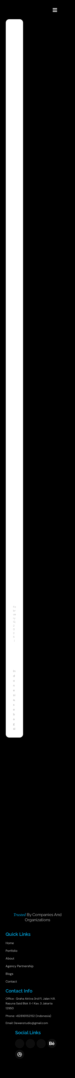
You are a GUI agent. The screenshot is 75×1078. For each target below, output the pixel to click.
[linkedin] (41, 1043)
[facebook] (19, 1043)
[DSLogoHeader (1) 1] (10, 5)
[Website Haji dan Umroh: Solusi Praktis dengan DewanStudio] (14, 46)
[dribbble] (19, 1054)
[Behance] (52, 1043)
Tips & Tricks (14, 655)
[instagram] (30, 1043)
